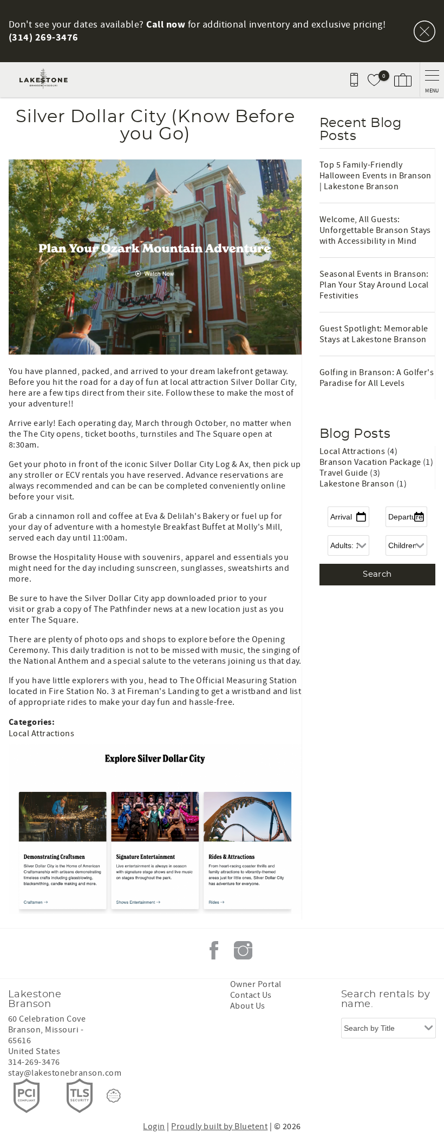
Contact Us (251, 995)
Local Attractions (41, 733)
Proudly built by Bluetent (219, 1126)
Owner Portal (256, 984)
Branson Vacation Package (371, 462)
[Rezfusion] (113, 1095)
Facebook (214, 950)
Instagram (243, 950)
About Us (247, 1006)
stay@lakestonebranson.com (64, 1073)
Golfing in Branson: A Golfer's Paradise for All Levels (376, 378)
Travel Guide (344, 473)
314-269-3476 (34, 1062)
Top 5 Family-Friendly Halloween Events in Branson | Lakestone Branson (375, 175)
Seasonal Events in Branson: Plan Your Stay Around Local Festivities (374, 285)
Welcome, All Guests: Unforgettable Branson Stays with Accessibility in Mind (375, 230)
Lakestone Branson (357, 483)
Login (154, 1126)
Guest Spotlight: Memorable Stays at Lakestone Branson (373, 334)
